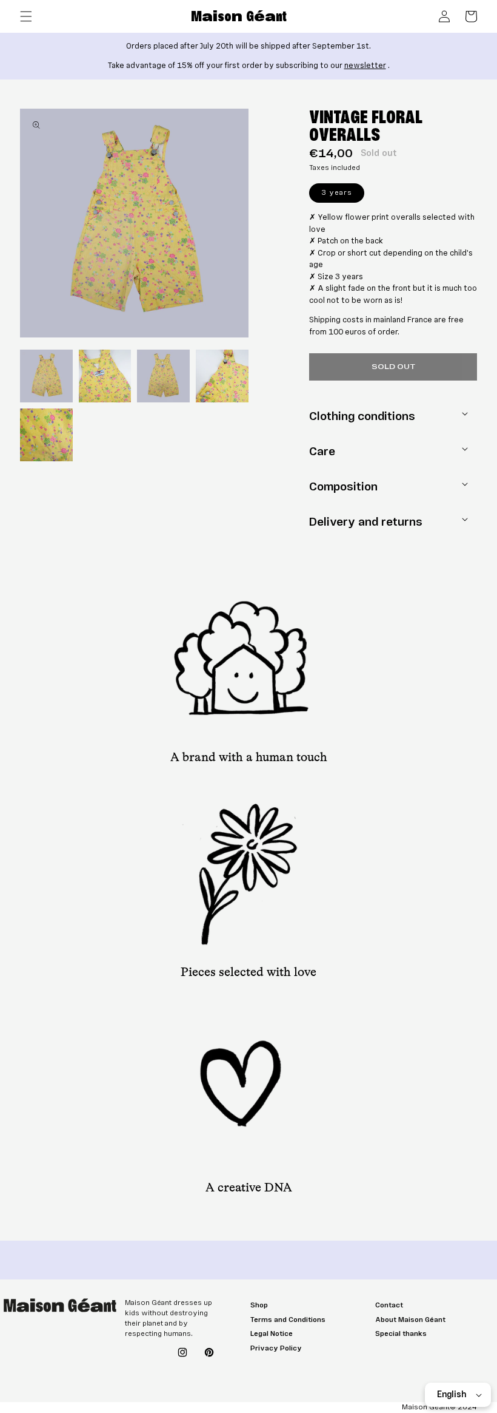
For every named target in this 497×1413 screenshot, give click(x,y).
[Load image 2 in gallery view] (105, 376)
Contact (389, 1305)
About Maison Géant (410, 1320)
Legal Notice (271, 1334)
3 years (342, 195)
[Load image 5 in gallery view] (46, 434)
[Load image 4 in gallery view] (222, 376)
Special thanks (401, 1334)
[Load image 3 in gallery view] (163, 376)
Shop (259, 1305)
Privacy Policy (276, 1348)
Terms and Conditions (287, 1320)
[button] (26, 16)
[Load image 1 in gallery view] (46, 376)
